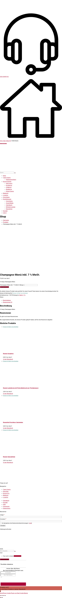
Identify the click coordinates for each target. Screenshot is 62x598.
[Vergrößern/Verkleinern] (0, 595)
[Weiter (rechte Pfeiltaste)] (2, 597)
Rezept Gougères (8, 353)
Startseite (6, 220)
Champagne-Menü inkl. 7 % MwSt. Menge (11, 285)
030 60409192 (4, 76)
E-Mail (2, 515)
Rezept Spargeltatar (9, 456)
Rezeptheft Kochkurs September (13, 422)
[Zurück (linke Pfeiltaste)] (0, 597)
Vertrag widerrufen (4, 559)
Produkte (5, 222)
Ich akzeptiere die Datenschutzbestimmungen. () (17, 523)
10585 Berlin (14, 141)
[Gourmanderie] (12, 5)
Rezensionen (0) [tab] (7, 302)
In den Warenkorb (4, 287)
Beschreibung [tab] (7, 300)
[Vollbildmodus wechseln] (2, 595)
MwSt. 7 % (22, 295)
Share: (2, 297)
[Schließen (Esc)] (5, 595)
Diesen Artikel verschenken (10, 327)
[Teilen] (3, 595)
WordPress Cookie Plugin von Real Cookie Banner (14, 593)
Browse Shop (17, 556)
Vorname (3, 519)
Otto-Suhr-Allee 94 (5, 141)
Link (30, 523)
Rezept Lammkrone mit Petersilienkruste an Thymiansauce (20, 388)
